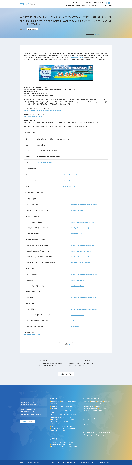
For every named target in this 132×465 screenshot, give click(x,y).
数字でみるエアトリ (56, 446)
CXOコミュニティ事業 (56, 414)
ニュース (92, 34)
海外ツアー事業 (54, 419)
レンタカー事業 (67, 417)
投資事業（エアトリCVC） (57, 406)
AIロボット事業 (68, 426)
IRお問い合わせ (87, 410)
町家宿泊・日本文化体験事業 (58, 430)
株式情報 (99, 404)
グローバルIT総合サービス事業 (68, 401)
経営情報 (93, 401)
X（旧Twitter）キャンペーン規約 (89, 462)
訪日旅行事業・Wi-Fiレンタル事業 (59, 404)
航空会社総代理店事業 (56, 417)
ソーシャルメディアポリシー (72, 462)
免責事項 (95, 410)
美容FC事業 (54, 421)
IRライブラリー (107, 401)
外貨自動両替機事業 (70, 428)
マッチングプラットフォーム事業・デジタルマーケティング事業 (64, 411)
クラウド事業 (54, 408)
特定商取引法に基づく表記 (105, 462)
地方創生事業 (69, 406)
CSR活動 (86, 424)
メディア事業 (72, 404)
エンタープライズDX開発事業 (67, 419)
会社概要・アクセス (67, 446)
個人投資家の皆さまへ (89, 406)
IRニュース (86, 401)
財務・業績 (99, 401)
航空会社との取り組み (56, 444)
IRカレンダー (99, 406)
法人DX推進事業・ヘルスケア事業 (59, 424)
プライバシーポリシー (57, 462)
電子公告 (101, 410)
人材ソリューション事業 (57, 426)
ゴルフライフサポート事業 (57, 428)
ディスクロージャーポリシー (90, 408)
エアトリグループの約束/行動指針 (59, 442)
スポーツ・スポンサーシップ (90, 422)
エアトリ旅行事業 (55, 401)
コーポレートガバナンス (89, 404)
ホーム (88, 34)
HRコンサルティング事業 (70, 414)
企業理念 (71, 442)
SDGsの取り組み (103, 422)
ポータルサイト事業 (63, 421)
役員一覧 (76, 446)
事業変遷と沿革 (67, 444)
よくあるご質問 (103, 408)
